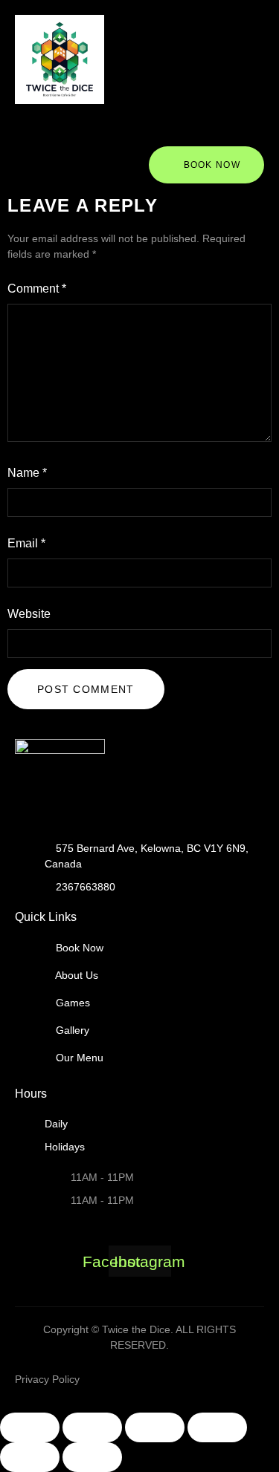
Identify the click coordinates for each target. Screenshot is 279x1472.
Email (26, 543)
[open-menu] (124, 132)
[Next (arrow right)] (92, 1457)
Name (27, 472)
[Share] (155, 1427)
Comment (36, 288)
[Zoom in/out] (30, 1427)
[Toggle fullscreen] (92, 1427)
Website (29, 614)
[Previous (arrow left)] (30, 1457)
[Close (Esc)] (217, 1427)
